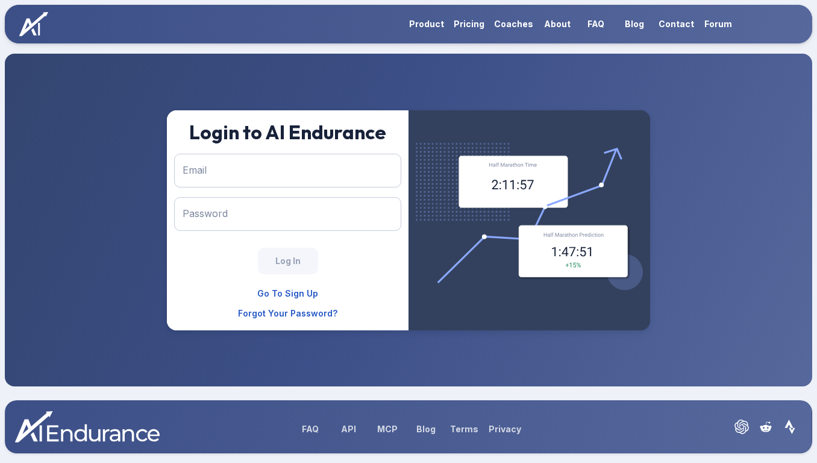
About (557, 24)
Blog (634, 24)
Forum (718, 24)
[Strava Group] (790, 427)
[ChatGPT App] (742, 427)
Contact (676, 24)
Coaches (513, 24)
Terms (464, 429)
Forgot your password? (287, 313)
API (348, 429)
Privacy (505, 429)
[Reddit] (766, 427)
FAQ (595, 24)
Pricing (469, 24)
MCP (387, 429)
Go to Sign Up (287, 293)
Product (426, 24)
